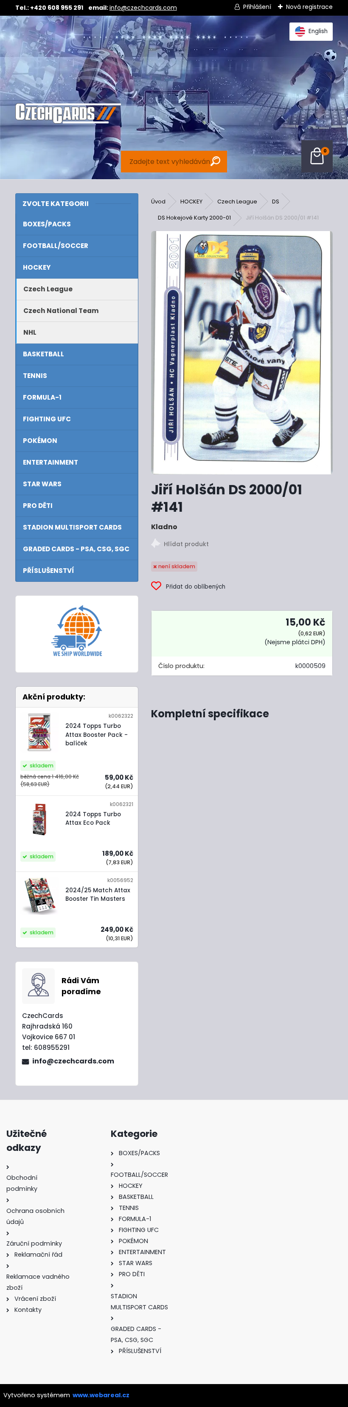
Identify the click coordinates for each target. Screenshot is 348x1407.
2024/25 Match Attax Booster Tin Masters (97, 894)
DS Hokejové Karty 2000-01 (194, 218)
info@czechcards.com (143, 7)
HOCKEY (191, 201)
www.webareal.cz (101, 1395)
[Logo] (68, 113)
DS (275, 201)
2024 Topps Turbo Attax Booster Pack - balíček (96, 734)
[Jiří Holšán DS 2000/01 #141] (242, 353)
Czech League (237, 201)
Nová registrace (309, 7)
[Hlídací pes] (242, 545)
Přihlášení (257, 7)
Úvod (158, 201)
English (318, 31)
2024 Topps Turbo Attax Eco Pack (93, 818)
